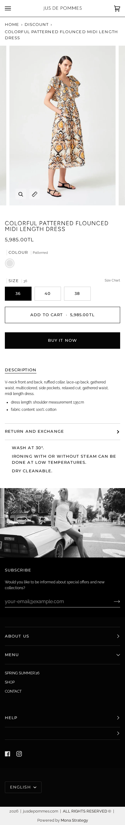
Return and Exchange (34, 431)
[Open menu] (14, 8)
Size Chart (112, 280)
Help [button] (11, 717)
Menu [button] (12, 654)
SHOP (10, 682)
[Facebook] (7, 754)
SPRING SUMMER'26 (22, 673)
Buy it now (62, 340)
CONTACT (13, 691)
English (21, 787)
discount (37, 24)
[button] (62, 733)
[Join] (112, 601)
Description (20, 370)
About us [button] (17, 636)
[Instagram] (19, 754)
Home (12, 24)
